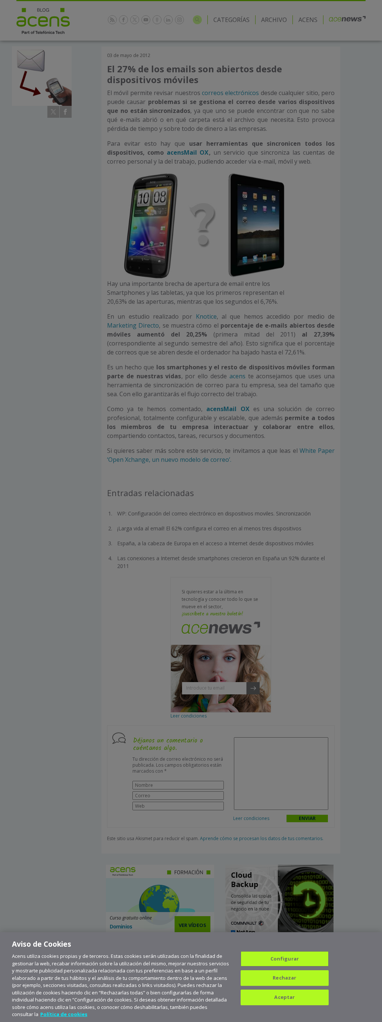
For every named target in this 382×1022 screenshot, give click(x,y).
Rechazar (284, 977)
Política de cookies (63, 1014)
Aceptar (284, 997)
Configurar (284, 958)
